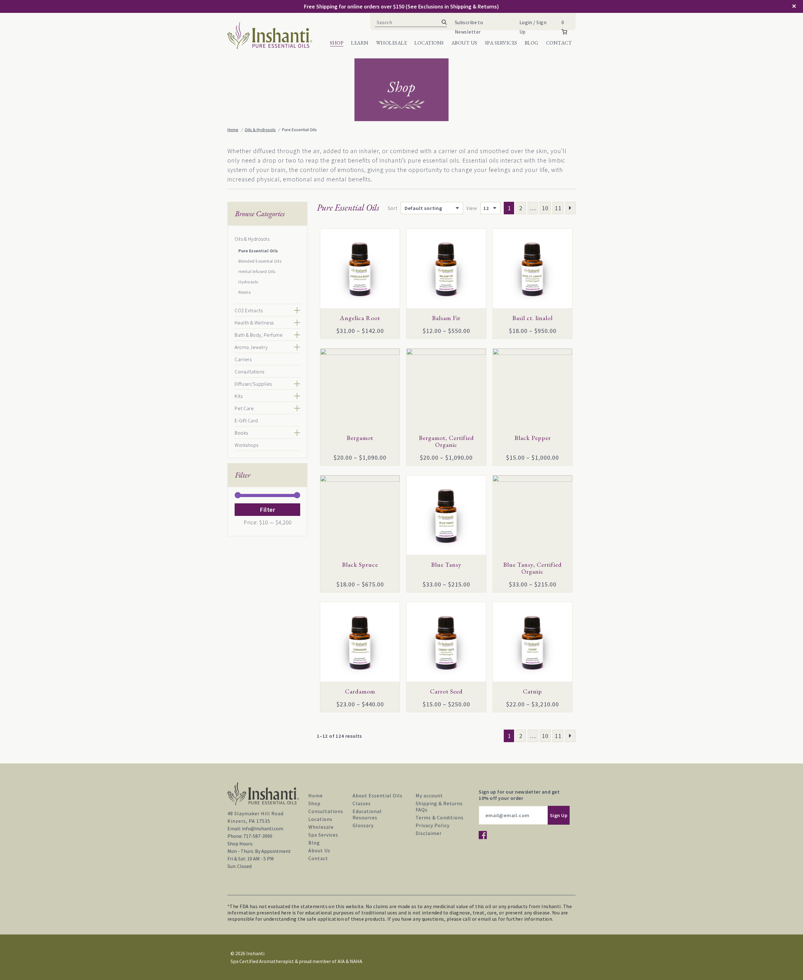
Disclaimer (429, 833)
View (471, 208)
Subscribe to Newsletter (469, 27)
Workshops (246, 445)
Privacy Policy (432, 825)
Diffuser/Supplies (253, 384)
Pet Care (244, 408)
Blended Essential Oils (259, 261)
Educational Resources (367, 814)
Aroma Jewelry (251, 347)
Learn (360, 43)
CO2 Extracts (249, 310)
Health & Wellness (254, 322)
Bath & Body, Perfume (259, 335)
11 (558, 208)
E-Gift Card (246, 420)
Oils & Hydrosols (252, 239)
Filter (267, 509)
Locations (429, 43)
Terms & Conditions (440, 817)
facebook (483, 835)
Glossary (363, 825)
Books (241, 433)
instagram (496, 835)
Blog (532, 43)
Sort (392, 208)
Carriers (243, 359)
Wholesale (391, 43)
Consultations (249, 371)
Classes (362, 803)
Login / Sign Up (532, 27)
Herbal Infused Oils (256, 271)
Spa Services (501, 43)
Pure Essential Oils (258, 251)
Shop (336, 43)
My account (429, 795)
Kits (238, 396)
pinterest (508, 835)
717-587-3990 (257, 836)
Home (315, 795)
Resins (244, 292)
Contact (559, 43)
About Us (464, 43)
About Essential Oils (377, 795)
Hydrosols (248, 282)
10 (545, 208)
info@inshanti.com (262, 828)
